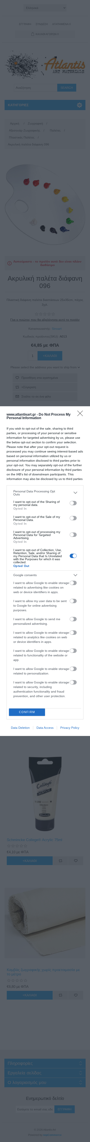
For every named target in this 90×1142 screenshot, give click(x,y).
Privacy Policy (69, 727)
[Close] (81, 415)
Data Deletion (20, 727)
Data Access (45, 727)
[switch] (73, 503)
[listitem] (45, 493)
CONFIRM (27, 712)
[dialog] (45, 571)
